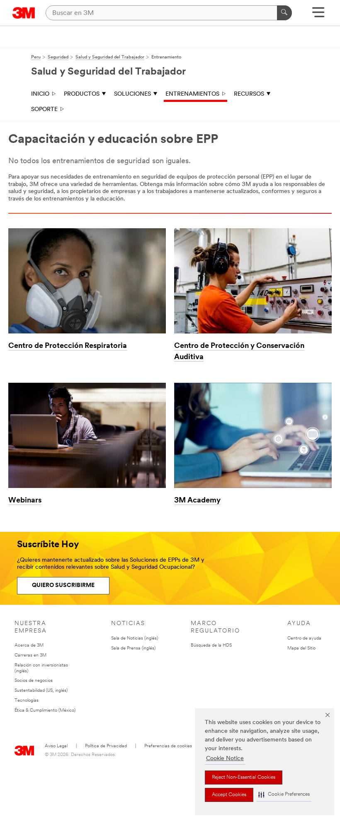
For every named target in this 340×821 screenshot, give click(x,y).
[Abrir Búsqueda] (318, 15)
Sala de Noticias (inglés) (134, 638)
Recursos (249, 94)
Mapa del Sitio (301, 648)
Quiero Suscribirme (63, 585)
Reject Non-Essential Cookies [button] (243, 777)
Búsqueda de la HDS (211, 645)
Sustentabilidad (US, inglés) (41, 690)
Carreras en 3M (30, 655)
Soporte (44, 109)
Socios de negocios (34, 681)
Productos (82, 94)
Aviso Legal (56, 746)
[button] (284, 795)
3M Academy (197, 501)
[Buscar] (284, 12)
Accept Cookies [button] (229, 794)
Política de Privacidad (106, 746)
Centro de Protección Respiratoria (67, 346)
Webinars (24, 501)
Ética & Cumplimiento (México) (45, 710)
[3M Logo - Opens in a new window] (23, 13)
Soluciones (132, 94)
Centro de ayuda (304, 638)
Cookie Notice (225, 759)
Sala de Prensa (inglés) (133, 648)
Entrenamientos (192, 94)
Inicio (40, 94)
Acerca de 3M (29, 645)
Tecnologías (27, 700)
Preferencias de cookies (168, 746)
